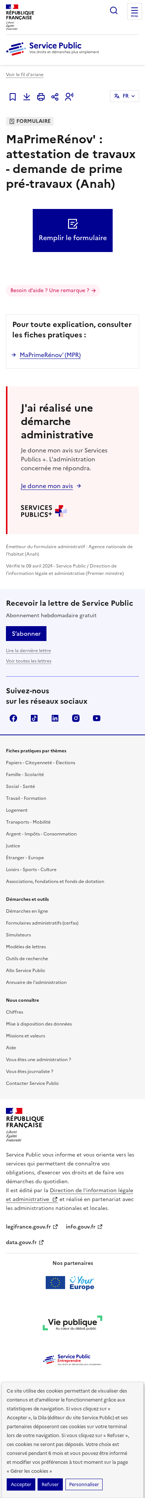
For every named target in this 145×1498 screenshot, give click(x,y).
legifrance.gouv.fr (28, 1227)
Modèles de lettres (26, 946)
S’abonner (26, 633)
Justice (13, 846)
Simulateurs (18, 935)
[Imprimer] (41, 97)
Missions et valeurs (25, 1036)
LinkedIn (55, 718)
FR (126, 96)
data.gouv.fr (21, 1242)
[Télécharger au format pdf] (26, 97)
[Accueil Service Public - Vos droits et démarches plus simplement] (54, 56)
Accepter (21, 1484)
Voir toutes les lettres (28, 661)
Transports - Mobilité (28, 822)
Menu (134, 16)
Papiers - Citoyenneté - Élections (40, 762)
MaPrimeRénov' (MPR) (50, 354)
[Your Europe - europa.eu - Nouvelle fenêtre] (72, 1283)
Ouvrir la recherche (113, 10)
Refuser (50, 1484)
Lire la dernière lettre (28, 650)
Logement (17, 810)
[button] (69, 97)
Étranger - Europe (25, 857)
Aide (11, 1047)
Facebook (13, 718)
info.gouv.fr (81, 1227)
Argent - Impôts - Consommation (41, 834)
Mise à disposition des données (39, 1024)
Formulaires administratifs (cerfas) (42, 923)
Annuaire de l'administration (36, 982)
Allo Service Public (25, 970)
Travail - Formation (26, 798)
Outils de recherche (27, 958)
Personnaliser (84, 1484)
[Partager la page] (55, 97)
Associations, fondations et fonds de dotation (55, 881)
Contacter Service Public (32, 1083)
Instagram (75, 718)
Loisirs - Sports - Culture (31, 869)
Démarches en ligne (27, 911)
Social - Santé (20, 786)
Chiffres (14, 1012)
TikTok (34, 718)
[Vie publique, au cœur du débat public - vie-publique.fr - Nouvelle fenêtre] (72, 1324)
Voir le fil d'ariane (25, 74)
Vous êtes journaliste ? (29, 1071)
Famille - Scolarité (25, 774)
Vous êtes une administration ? (38, 1059)
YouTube (96, 718)
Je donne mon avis (47, 485)
